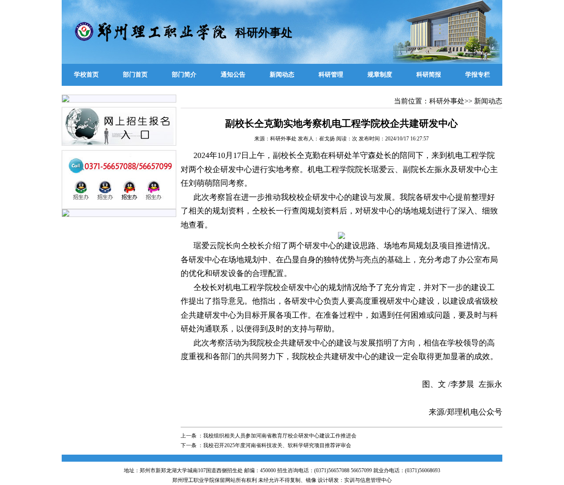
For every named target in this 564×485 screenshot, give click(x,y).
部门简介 (184, 74)
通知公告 (233, 74)
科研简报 (428, 74)
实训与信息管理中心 (368, 480)
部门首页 (135, 74)
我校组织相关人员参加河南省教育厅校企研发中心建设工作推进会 (279, 436)
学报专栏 (477, 74)
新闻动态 (282, 74)
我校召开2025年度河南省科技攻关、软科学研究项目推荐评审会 (277, 445)
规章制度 (379, 74)
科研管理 (331, 74)
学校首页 (86, 74)
